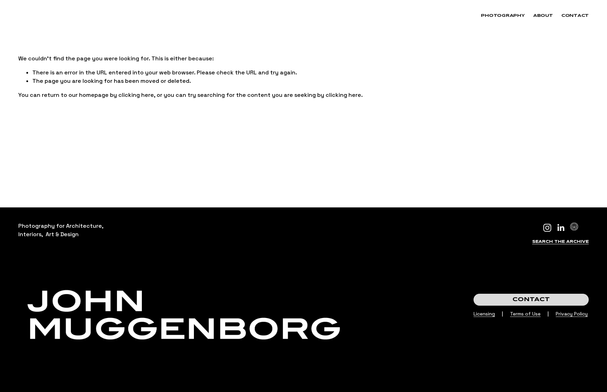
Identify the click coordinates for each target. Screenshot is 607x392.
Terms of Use (525, 314)
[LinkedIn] (560, 228)
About (543, 16)
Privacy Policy (572, 314)
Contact (575, 16)
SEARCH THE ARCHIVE (560, 242)
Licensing (484, 314)
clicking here (136, 95)
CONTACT (531, 299)
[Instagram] (547, 228)
